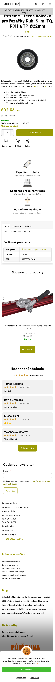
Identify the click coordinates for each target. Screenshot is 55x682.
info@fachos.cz (9, 530)
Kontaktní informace (11, 561)
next (52, 299)
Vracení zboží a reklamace (14, 575)
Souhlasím (27, 669)
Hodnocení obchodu (27, 369)
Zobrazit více (27, 448)
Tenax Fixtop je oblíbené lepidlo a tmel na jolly (23, 605)
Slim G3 (37, 86)
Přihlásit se (10, 491)
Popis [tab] (6, 226)
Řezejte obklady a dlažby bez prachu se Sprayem (24, 609)
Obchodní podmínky (11, 568)
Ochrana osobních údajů (13, 571)
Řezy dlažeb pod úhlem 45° (14, 632)
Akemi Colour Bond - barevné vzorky (18, 636)
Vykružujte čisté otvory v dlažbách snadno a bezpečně (26, 597)
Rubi (27, 32)
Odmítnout (35, 678)
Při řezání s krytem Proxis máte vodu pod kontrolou (25, 601)
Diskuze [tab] (28, 226)
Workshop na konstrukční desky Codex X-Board (23, 613)
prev (3, 299)
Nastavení (21, 677)
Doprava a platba (10, 565)
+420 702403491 (13, 538)
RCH (46, 86)
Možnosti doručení (9, 126)
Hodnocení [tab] (16, 226)
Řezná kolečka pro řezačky (34, 249)
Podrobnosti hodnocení (42, 36)
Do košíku (36, 132)
